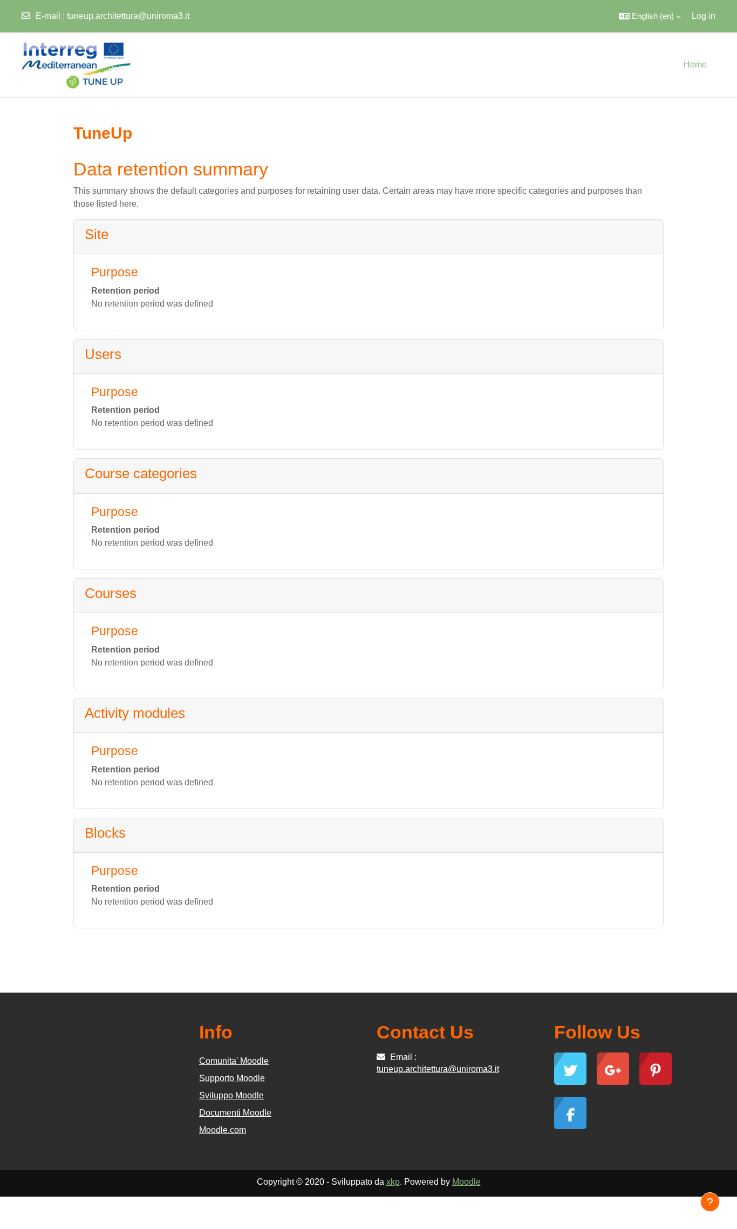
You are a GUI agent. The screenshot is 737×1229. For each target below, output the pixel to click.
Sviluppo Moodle (231, 1095)
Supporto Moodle (232, 1078)
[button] (649, 16)
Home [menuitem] (695, 64)
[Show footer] (710, 1202)
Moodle (466, 1181)
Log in (703, 16)
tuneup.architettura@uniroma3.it (128, 16)
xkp (393, 1181)
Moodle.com (222, 1130)
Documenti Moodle (235, 1112)
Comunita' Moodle (234, 1060)
